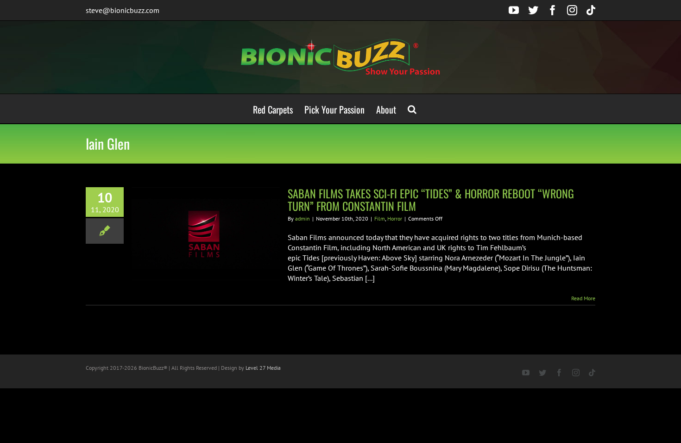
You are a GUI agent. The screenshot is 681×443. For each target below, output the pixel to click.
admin (302, 218)
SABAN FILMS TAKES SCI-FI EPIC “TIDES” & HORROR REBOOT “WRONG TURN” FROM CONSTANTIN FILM (431, 199)
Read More (583, 298)
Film (379, 218)
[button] (412, 108)
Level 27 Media (263, 367)
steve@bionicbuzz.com (122, 10)
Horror (394, 218)
